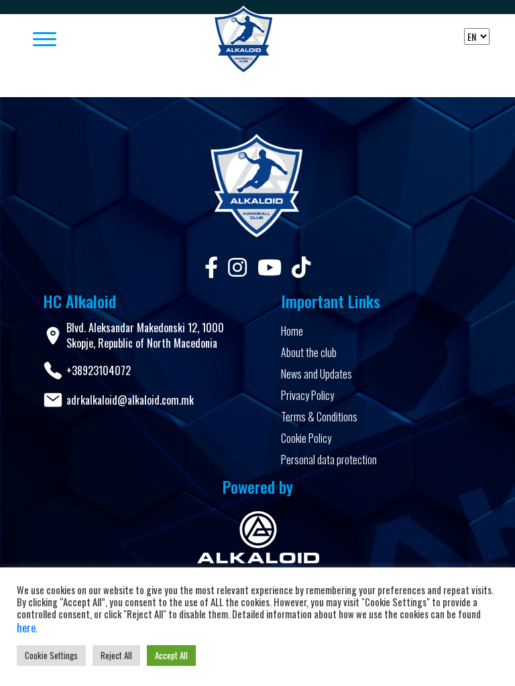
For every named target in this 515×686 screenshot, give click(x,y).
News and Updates (316, 373)
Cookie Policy (306, 438)
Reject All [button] (116, 655)
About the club (309, 352)
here (26, 628)
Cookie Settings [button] (51, 655)
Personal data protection (329, 459)
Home (292, 331)
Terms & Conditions (319, 416)
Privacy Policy (307, 395)
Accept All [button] (171, 655)
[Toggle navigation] (100, 40)
